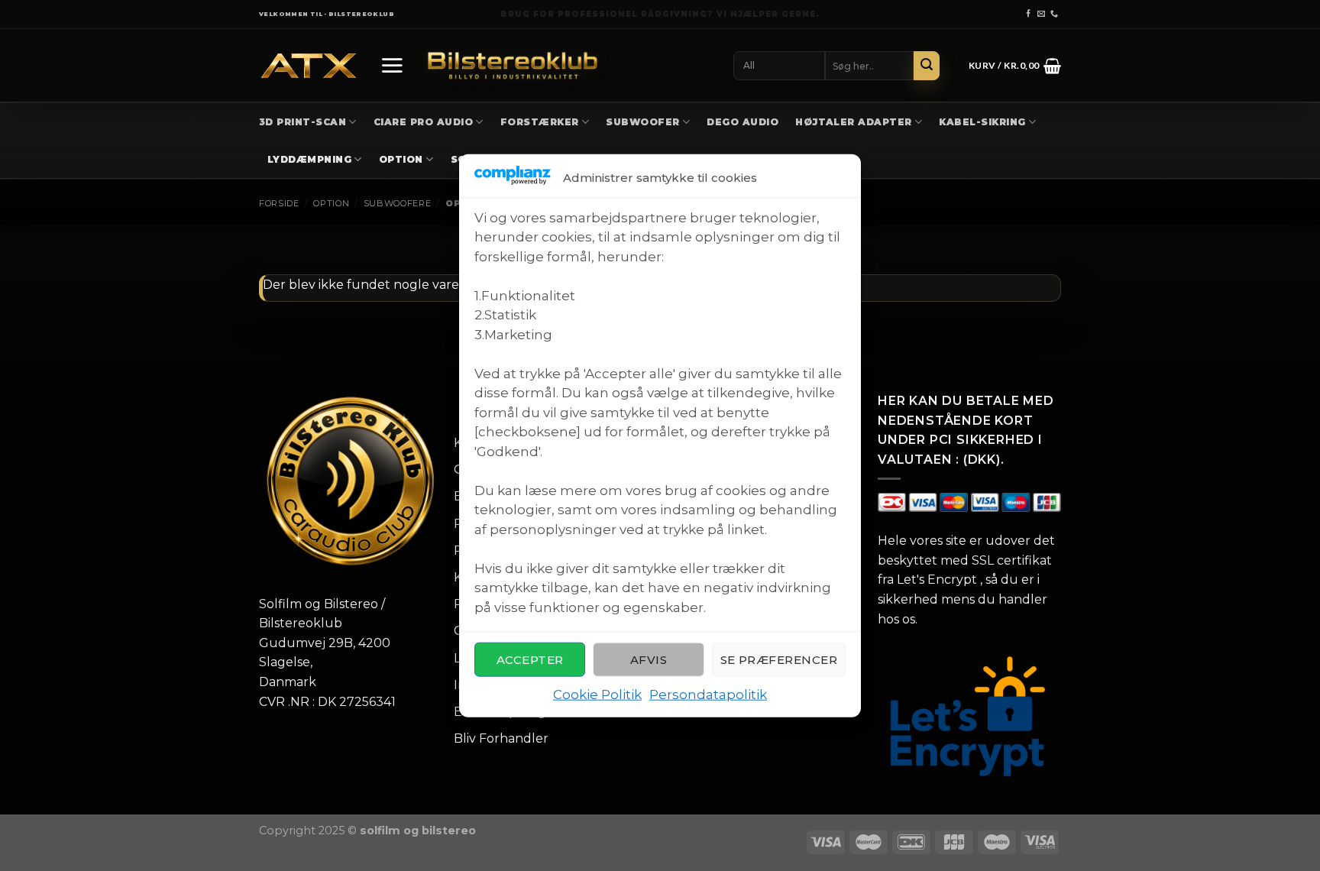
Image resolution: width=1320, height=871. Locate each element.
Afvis (648, 659)
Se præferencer (778, 659)
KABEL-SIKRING (982, 122)
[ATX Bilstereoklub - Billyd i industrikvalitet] (308, 66)
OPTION (401, 159)
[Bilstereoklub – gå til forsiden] (512, 65)
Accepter (530, 659)
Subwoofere (398, 203)
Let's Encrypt (937, 579)
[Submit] (927, 65)
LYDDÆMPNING (309, 159)
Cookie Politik (597, 694)
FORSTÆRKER (539, 122)
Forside (279, 203)
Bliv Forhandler (501, 738)
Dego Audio (742, 122)
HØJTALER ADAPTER (853, 122)
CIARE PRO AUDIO (423, 122)
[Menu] (392, 64)
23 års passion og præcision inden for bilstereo (660, 14)
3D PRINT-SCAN (302, 122)
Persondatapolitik (708, 694)
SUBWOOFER (642, 122)
